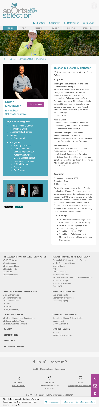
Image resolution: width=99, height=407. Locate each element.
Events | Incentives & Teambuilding (20, 291)
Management (58, 321)
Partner (56, 332)
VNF (54, 269)
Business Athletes (11, 266)
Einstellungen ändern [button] (85, 402)
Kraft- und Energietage (62, 283)
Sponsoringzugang (60, 301)
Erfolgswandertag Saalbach (15, 324)
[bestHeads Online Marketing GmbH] (20, 10)
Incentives (38, 28)
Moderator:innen (11, 275)
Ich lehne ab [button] (67, 402)
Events (24, 28)
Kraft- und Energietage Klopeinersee (19, 318)
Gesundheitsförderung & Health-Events (71, 257)
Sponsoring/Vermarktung (63, 298)
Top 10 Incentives (11, 295)
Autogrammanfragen (14, 346)
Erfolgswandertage (60, 280)
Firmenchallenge (60, 272)
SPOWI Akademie (60, 324)
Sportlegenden (10, 263)
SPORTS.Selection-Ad (62, 335)
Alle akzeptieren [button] (52, 402)
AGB (35, 369)
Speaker (10, 28)
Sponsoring (87, 28)
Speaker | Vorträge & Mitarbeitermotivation (28, 59)
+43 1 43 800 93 (18, 386)
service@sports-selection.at (80, 386)
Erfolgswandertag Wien (14, 321)
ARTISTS (8, 272)
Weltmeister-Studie (61, 275)
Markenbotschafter (60, 295)
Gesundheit (55, 28)
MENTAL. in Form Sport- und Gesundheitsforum (73, 277)
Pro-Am (7, 306)
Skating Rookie (59, 266)
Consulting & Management (64, 315)
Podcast (8, 329)
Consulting (71, 28)
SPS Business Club (61, 329)
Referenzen (9, 341)
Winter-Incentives (11, 301)
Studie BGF (57, 286)
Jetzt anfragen (36, 104)
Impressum (60, 369)
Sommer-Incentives (12, 298)
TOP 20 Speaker (11, 260)
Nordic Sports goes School (64, 263)
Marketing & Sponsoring (64, 291)
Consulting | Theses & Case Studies (68, 318)
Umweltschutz (11, 335)
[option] (12, 190)
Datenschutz (46, 369)
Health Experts (10, 269)
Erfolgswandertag (11, 309)
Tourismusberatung (13, 315)
